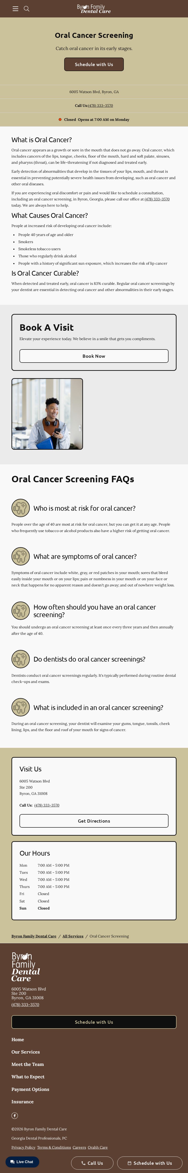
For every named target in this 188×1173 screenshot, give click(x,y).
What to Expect (27, 1076)
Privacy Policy (23, 1147)
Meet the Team (27, 1064)
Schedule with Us (94, 64)
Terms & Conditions (54, 1147)
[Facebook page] (14, 1115)
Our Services (25, 1052)
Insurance (22, 1101)
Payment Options (30, 1089)
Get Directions (94, 821)
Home (17, 1039)
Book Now (94, 356)
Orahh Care (98, 1147)
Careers (79, 1147)
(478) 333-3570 (100, 105)
